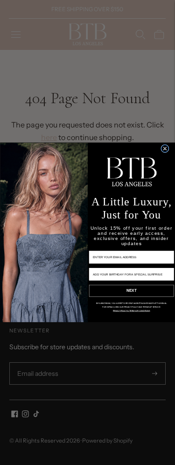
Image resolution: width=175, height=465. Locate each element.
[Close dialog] (164, 148)
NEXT (131, 291)
